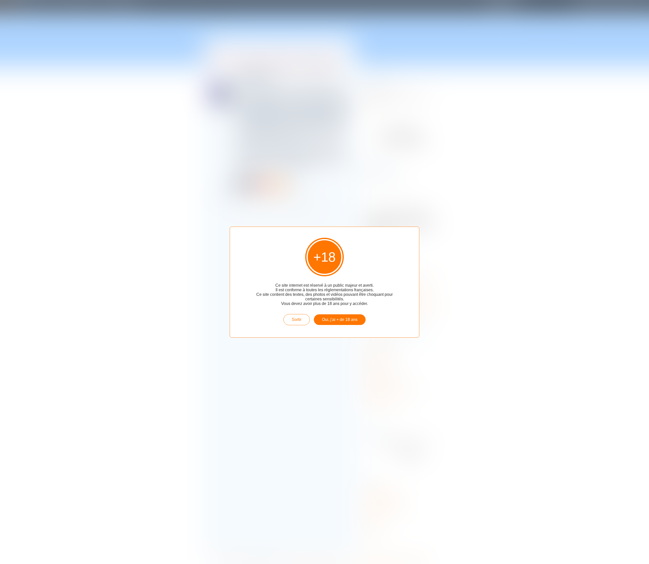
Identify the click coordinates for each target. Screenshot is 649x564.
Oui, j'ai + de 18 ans (339, 319)
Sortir (296, 319)
